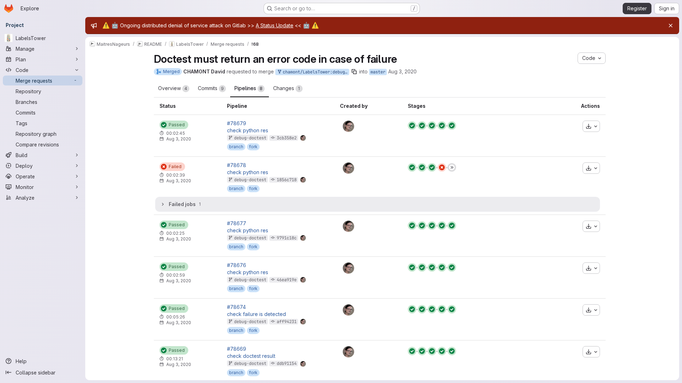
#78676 (236, 265)
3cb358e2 (287, 138)
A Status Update (274, 25)
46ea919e (287, 280)
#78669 (236, 349)
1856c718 (287, 180)
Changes (286, 88)
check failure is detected (256, 314)
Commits (211, 88)
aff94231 (287, 321)
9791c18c (287, 238)
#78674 (236, 307)
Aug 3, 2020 (402, 71)
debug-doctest (250, 138)
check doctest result (251, 356)
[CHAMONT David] (348, 126)
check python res (247, 130)
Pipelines (248, 88)
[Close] (670, 25)
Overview (172, 88)
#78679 (236, 123)
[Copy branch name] (354, 71)
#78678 (236, 165)
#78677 (236, 223)
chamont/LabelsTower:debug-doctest (314, 72)
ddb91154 (287, 363)
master (377, 72)
